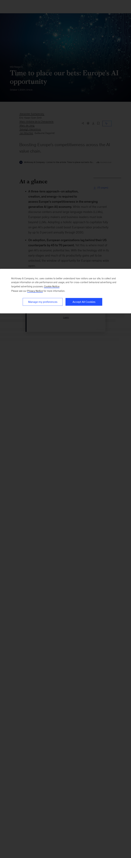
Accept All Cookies (84, 301)
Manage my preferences (42, 301)
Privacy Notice (35, 290)
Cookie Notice (51, 286)
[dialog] (65, 291)
